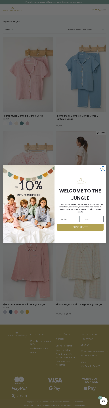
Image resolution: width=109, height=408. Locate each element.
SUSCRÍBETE (80, 227)
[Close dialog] (103, 168)
